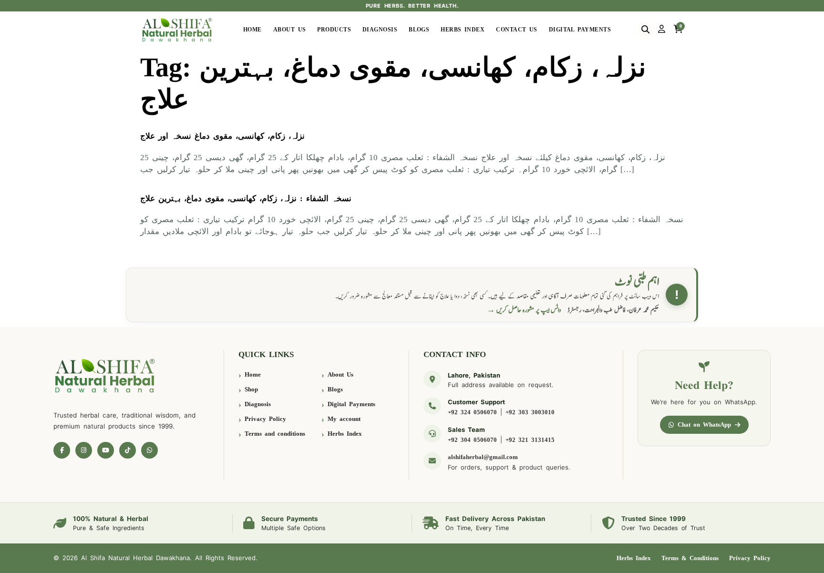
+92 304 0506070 (472, 439)
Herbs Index (462, 29)
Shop (251, 389)
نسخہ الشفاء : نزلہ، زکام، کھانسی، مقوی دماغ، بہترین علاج (245, 198)
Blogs (419, 29)
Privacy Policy (265, 418)
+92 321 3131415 (530, 439)
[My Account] (661, 29)
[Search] (645, 29)
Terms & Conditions (690, 558)
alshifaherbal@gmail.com (483, 456)
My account (344, 418)
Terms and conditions (275, 433)
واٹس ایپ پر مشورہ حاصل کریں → (524, 310)
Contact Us (516, 29)
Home (252, 29)
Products (334, 29)
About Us (289, 29)
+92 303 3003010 (530, 412)
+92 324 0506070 (472, 412)
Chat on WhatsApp (704, 424)
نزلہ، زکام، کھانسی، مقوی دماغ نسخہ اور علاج (222, 136)
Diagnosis (379, 29)
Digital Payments (580, 29)
